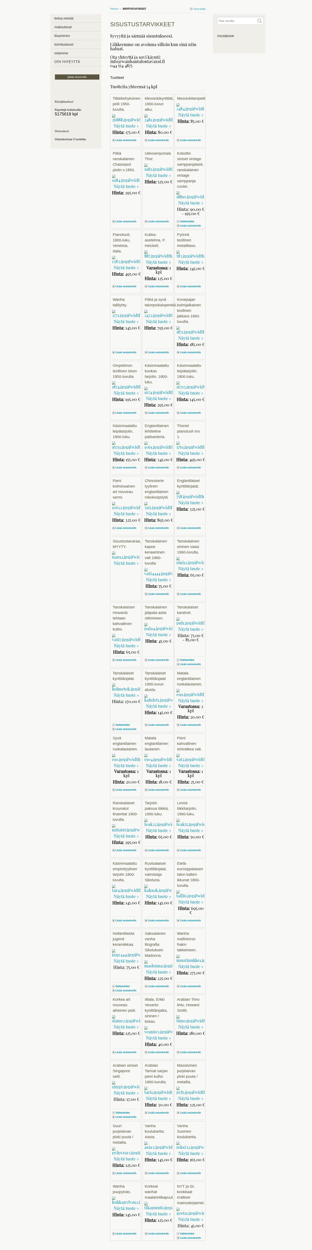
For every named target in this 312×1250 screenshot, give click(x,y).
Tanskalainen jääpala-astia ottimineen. (156, 612)
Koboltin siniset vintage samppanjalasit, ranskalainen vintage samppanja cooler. (190, 170)
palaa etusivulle (77, 76)
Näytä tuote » (126, 126)
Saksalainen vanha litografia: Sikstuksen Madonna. (155, 944)
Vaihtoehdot (187, 221)
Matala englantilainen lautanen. (156, 743)
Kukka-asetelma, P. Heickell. (155, 240)
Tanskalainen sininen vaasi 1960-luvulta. (188, 546)
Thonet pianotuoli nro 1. (188, 431)
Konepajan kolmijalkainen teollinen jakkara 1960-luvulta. (189, 310)
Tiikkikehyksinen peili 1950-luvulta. (126, 104)
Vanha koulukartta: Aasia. (154, 1131)
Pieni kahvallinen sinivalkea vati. (189, 743)
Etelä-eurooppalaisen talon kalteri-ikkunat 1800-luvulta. (190, 874)
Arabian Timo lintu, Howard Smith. (188, 1005)
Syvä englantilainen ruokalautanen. (125, 743)
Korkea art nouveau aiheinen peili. (124, 1005)
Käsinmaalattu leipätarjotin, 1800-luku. (189, 371)
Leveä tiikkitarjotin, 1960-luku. (187, 808)
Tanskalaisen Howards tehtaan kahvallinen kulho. (124, 618)
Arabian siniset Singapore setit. (125, 1071)
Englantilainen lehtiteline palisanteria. (157, 431)
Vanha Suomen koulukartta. (187, 1131)
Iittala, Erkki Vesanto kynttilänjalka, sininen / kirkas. (156, 1010)
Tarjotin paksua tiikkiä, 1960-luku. (157, 808)
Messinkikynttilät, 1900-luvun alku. (159, 104)
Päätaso (114, 8)
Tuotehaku (199, 8)
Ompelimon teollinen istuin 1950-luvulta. (125, 371)
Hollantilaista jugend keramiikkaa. (123, 939)
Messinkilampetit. (191, 98)
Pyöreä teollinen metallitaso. (186, 240)
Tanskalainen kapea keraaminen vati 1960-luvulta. (156, 552)
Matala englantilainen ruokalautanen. (189, 678)
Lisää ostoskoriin (125, 140)
